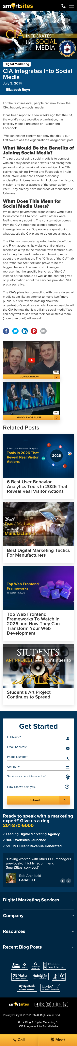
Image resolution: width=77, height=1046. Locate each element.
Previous (62, 880)
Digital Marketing (17, 64)
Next (68, 880)
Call (21, 1040)
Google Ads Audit (29, 417)
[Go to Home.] (19, 1022)
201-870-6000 (63, 5)
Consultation (29, 376)
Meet (59, 1040)
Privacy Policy (11, 1015)
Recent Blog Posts (22, 947)
